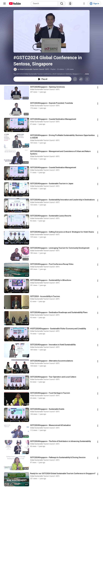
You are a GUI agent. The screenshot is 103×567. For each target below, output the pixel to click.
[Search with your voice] (70, 3)
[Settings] (84, 3)
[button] (51, 31)
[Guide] (4, 3)
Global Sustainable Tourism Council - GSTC (45, 89)
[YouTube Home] (14, 3)
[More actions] (87, 79)
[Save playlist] (75, 79)
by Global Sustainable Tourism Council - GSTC (33, 69)
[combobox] (45, 3)
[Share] (81, 79)
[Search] (62, 3)
